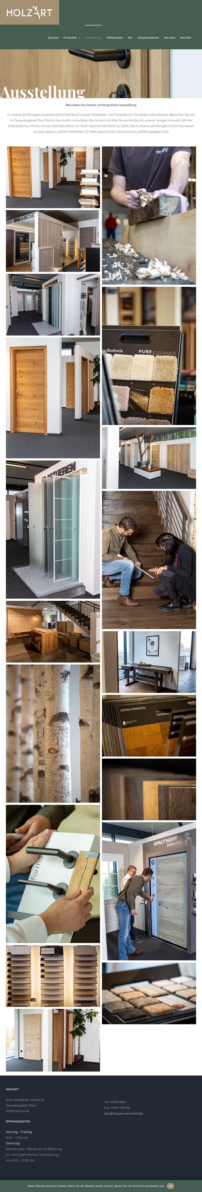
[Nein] (197, 1186)
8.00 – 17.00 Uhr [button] (17, 1138)
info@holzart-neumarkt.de (123, 1113)
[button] (52, 1132)
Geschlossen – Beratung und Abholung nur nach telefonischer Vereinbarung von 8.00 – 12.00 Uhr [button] (34, 1151)
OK (170, 1185)
